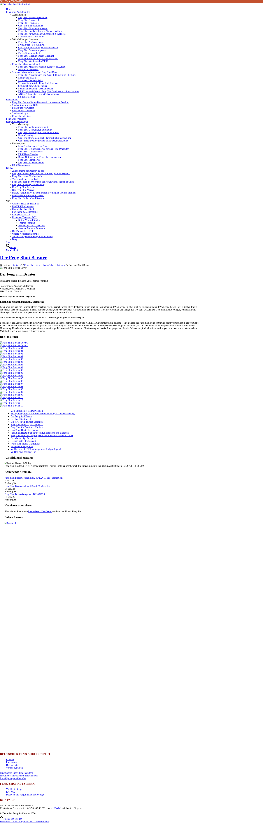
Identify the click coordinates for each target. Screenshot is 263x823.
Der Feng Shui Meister (22, 419)
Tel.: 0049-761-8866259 (11, 1)
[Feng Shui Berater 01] (101, 349)
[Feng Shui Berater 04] (101, 366)
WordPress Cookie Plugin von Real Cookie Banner (24, 821)
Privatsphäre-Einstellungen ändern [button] (16, 773)
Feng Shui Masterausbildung (26, 64)
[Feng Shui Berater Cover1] (101, 344)
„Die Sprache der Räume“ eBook (27, 411)
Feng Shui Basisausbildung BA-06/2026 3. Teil (27, 486)
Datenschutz (12, 765)
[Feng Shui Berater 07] (101, 382)
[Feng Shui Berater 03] (101, 360)
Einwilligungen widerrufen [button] (13, 778)
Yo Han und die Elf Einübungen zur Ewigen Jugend (36, 449)
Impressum (11, 762)
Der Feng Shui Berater (23, 257)
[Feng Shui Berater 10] (101, 399)
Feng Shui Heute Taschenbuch (25, 430)
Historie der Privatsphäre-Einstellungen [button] (19, 775)
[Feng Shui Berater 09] (101, 393)
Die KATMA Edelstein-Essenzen (27, 421)
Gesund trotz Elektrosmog (23, 441)
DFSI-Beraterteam (21, 165)
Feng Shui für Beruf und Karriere (27, 427)
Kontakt (10, 759)
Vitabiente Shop (13, 789)
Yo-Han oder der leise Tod (23, 452)
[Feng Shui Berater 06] (101, 377)
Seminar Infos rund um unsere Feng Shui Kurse (35, 72)
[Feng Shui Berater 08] (101, 388)
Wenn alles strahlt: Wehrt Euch (25, 443)
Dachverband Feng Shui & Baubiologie (25, 794)
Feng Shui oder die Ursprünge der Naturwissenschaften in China (42, 435)
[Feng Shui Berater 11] (101, 404)
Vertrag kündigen (14, 767)
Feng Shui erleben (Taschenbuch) (27, 424)
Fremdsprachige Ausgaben (23, 438)
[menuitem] (134, 9)
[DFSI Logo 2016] (15, 4)
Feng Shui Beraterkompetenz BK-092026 (25, 494)
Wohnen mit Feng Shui (22, 446)
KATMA (10, 792)
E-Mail (57, 808)
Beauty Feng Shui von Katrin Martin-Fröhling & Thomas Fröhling (43, 413)
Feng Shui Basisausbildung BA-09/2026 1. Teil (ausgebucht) (34, 477)
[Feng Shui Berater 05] (101, 371)
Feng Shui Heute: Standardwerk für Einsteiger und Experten (40, 432)
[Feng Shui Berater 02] (101, 355)
